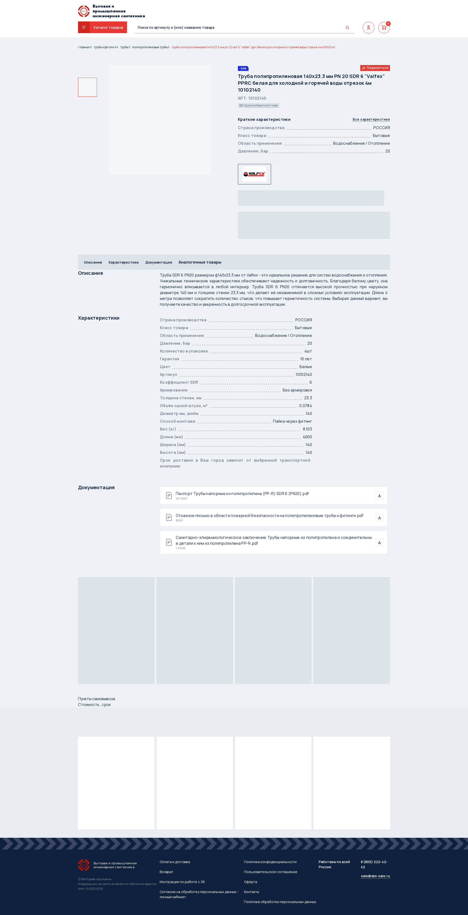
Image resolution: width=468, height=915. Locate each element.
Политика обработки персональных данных (280, 901)
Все (371, 119)
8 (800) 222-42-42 (374, 864)
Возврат (166, 871)
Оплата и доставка (175, 861)
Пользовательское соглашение (270, 871)
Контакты (251, 891)
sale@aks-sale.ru (375, 876)
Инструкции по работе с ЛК (182, 881)
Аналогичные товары (200, 262)
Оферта (250, 881)
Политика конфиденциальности (270, 861)
